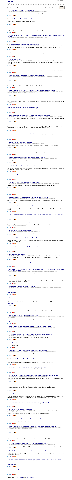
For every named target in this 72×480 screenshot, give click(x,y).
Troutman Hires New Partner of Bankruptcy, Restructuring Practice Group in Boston (26, 358)
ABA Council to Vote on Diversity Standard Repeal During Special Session (24, 82)
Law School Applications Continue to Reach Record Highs (21, 149)
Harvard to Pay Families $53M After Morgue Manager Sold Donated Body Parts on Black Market (28, 205)
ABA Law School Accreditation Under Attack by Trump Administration (23, 107)
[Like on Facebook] (10, 24)
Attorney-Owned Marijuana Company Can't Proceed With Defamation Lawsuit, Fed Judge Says (28, 174)
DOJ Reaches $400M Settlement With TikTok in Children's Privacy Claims (24, 44)
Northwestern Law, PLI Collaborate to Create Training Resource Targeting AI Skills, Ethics (27, 262)
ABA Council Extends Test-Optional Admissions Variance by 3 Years (22, 10)
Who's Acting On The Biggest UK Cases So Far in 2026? (20, 230)
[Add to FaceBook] (7, 24)
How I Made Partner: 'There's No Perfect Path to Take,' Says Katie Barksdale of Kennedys (27, 98)
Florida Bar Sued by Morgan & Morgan (17, 254)
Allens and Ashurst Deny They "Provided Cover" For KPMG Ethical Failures (24, 469)
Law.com (10, 1)
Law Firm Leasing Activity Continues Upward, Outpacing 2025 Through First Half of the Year (28, 246)
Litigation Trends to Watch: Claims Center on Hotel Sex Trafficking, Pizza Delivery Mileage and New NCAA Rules (32, 90)
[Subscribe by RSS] (15, 24)
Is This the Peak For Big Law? (15, 59)
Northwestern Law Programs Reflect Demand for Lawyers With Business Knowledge (26, 75)
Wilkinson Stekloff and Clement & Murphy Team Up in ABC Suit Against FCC (24, 307)
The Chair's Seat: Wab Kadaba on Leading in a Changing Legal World (23, 133)
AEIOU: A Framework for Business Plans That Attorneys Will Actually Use (23, 383)
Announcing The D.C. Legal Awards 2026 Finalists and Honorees (22, 18)
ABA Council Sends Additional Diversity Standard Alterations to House (23, 67)
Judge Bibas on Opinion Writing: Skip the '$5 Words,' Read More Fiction (24, 123)
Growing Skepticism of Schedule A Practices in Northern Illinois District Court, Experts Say (28, 350)
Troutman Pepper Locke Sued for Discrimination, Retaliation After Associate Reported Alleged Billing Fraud (31, 277)
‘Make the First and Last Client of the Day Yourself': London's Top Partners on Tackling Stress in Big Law (30, 334)
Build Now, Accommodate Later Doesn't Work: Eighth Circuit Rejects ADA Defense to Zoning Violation (30, 326)
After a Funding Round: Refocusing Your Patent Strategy (20, 393)
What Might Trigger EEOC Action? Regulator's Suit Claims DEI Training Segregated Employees (28, 450)
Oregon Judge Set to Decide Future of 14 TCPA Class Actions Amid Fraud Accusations (27, 237)
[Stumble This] (13, 24)
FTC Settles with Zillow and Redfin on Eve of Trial (19, 27)
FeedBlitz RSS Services (19, 477)
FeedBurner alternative (30, 477)
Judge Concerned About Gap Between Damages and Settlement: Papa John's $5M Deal (27, 157)
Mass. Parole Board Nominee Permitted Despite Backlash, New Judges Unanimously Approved (28, 443)
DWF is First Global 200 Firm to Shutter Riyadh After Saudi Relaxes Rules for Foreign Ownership (29, 402)
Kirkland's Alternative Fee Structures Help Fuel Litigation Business (22, 409)
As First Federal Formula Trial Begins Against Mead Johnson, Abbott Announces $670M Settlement (29, 115)
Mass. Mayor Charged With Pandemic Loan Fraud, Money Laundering (23, 342)
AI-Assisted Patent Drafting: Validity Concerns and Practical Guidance (23, 315)
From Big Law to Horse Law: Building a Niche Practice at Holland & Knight (24, 434)
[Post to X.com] (14, 24)
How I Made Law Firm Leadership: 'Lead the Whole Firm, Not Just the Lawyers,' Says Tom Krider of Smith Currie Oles (33, 375)
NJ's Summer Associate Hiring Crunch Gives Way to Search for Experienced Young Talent (27, 367)
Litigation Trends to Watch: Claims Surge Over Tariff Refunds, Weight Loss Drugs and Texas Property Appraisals (32, 426)
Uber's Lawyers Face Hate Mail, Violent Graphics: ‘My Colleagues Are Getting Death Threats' (28, 418)
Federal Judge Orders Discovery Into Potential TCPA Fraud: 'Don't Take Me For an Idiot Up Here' (29, 197)
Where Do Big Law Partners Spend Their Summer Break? (20, 142)
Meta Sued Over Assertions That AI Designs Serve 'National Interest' (23, 286)
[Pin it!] (12, 24)
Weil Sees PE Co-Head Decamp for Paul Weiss (18, 190)
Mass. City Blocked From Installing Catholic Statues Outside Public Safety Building (26, 165)
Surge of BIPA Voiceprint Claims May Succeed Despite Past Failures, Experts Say (26, 52)
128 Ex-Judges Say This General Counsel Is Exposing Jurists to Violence (24, 182)
